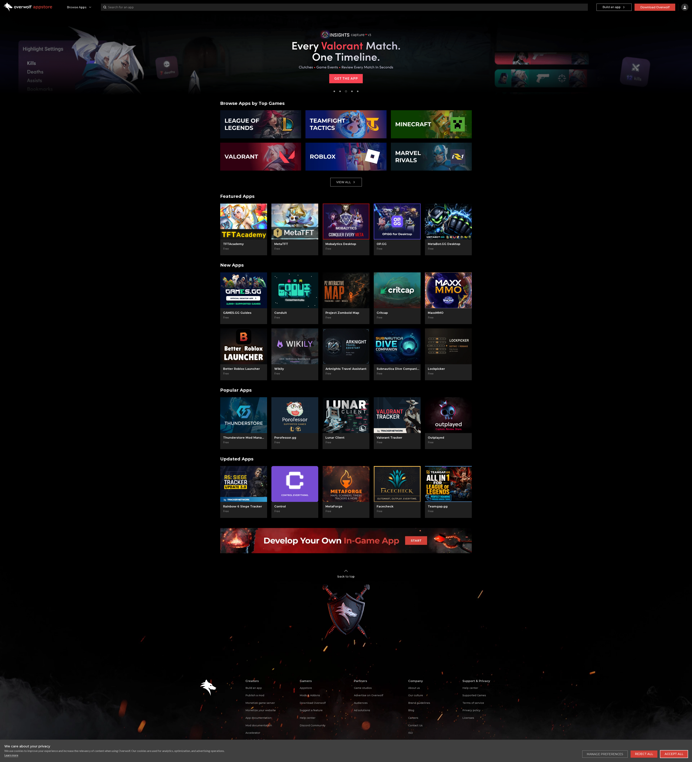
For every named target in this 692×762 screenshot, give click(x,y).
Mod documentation (258, 725)
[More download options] (312, 442)
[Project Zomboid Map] (346, 290)
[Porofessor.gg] (294, 415)
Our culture (415, 695)
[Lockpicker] (448, 346)
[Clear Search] (584, 7)
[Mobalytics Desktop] (346, 222)
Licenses (468, 717)
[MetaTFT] (294, 222)
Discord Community (312, 725)
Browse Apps (76, 7)
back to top (346, 576)
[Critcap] (397, 290)
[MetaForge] (346, 484)
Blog (411, 710)
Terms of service (473, 703)
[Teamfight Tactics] (345, 124)
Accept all (674, 754)
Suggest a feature (311, 710)
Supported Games (474, 695)
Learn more (11, 755)
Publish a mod (254, 695)
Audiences (361, 703)
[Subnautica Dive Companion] (397, 346)
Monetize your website (260, 710)
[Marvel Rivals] (431, 157)
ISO (410, 732)
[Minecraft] (431, 124)
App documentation (258, 717)
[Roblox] (345, 157)
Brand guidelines (419, 703)
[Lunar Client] (346, 415)
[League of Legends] (260, 124)
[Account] (684, 7)
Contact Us (415, 725)
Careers (413, 717)
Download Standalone (243, 249)
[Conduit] (294, 290)
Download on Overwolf (294, 249)
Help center (307, 717)
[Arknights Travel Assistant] (346, 346)
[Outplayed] (448, 415)
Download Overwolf (654, 7)
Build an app (611, 7)
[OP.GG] (397, 222)
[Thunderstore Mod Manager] (243, 415)
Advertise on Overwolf (368, 695)
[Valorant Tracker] (397, 415)
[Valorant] (260, 157)
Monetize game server (260, 703)
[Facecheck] (397, 484)
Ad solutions (362, 710)
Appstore (306, 688)
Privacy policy (471, 710)
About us (414, 688)
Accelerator (252, 732)
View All (343, 182)
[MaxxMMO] (448, 290)
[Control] (294, 484)
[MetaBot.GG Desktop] (448, 222)
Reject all (644, 754)
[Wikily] (294, 346)
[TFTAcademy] (243, 222)
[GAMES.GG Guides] (243, 290)
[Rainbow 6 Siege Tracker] (243, 484)
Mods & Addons (310, 695)
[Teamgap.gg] (448, 484)
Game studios (363, 688)
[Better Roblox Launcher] (243, 346)
